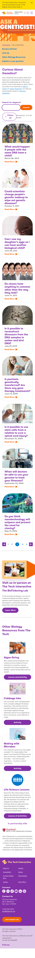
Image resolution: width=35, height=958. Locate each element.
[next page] (31, 544)
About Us (6, 868)
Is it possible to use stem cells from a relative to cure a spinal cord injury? (16, 431)
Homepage (6, 45)
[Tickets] (25, 13)
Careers (5, 882)
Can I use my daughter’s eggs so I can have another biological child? (17, 243)
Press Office (22, 882)
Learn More (10, 610)
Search (26, 107)
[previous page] (4, 544)
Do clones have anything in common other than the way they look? (17, 288)
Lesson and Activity (17, 677)
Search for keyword (11, 102)
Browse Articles (9, 49)
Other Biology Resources (13, 57)
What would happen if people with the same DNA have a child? (17, 151)
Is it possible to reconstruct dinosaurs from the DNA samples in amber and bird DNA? (16, 336)
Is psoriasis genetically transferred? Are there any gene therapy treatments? (17, 385)
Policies (6, 945)
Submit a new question (13, 61)
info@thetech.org (8, 911)
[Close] (31, 2)
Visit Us (5, 53)
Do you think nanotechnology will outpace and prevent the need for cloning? (17, 522)
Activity (17, 722)
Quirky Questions (16, 89)
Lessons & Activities (17, 816)
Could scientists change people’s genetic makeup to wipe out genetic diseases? (16, 197)
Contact (20, 868)
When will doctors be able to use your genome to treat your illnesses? (16, 476)
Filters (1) (10, 116)
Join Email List (12, 919)
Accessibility (7, 872)
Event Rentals (22, 876)
